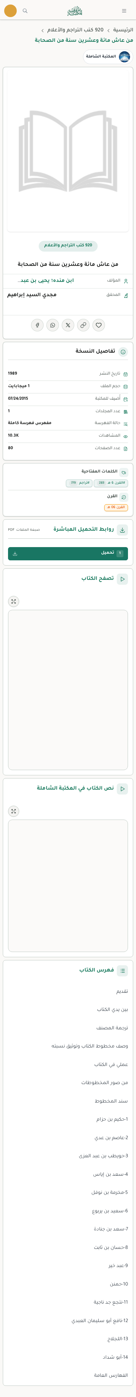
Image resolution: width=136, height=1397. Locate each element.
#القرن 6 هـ (112, 483)
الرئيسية (123, 30)
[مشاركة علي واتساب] (52, 325)
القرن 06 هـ (116, 507)
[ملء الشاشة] (13, 601)
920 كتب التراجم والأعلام (75, 30)
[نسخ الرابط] (83, 325)
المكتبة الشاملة (101, 57)
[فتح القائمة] (124, 10)
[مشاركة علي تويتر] (68, 325)
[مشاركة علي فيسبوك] (37, 325)
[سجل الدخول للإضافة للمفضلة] (98, 325)
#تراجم (80, 483)
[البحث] (25, 10)
